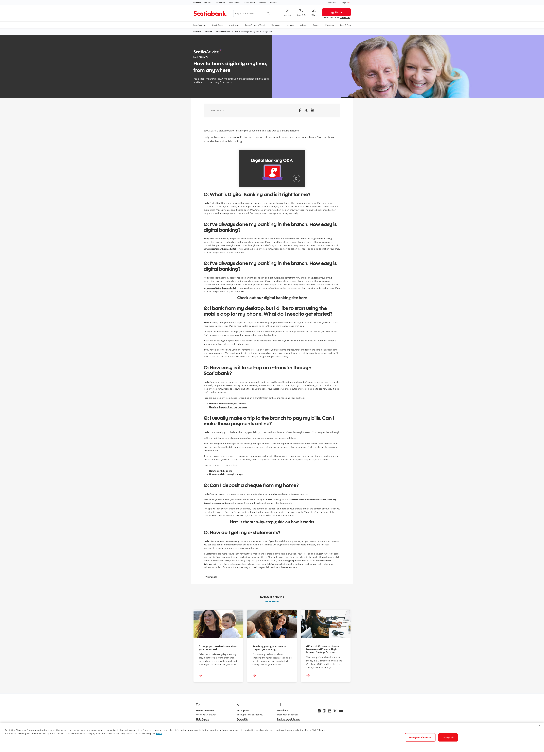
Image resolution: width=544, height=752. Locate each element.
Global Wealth (249, 2)
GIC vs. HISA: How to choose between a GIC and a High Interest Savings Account (322, 649)
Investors (274, 2)
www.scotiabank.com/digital (221, 248)
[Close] (539, 726)
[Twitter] (335, 710)
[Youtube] (341, 710)
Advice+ (208, 31)
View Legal (211, 576)
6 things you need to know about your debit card (218, 648)
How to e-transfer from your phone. (227, 403)
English (345, 2)
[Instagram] (324, 710)
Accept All (448, 737)
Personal (197, 2)
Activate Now (345, 18)
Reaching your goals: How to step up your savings (269, 648)
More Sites (332, 2)
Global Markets (234, 2)
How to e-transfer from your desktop (228, 406)
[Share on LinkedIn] (312, 110)
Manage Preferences (420, 737)
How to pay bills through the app (226, 474)
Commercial (220, 2)
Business (207, 2)
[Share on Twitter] (306, 110)
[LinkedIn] (329, 710)
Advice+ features (223, 31)
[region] (272, 737)
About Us (262, 2)
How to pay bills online (220, 470)
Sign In (338, 11)
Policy (159, 733)
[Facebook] (319, 710)
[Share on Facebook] (300, 110)
